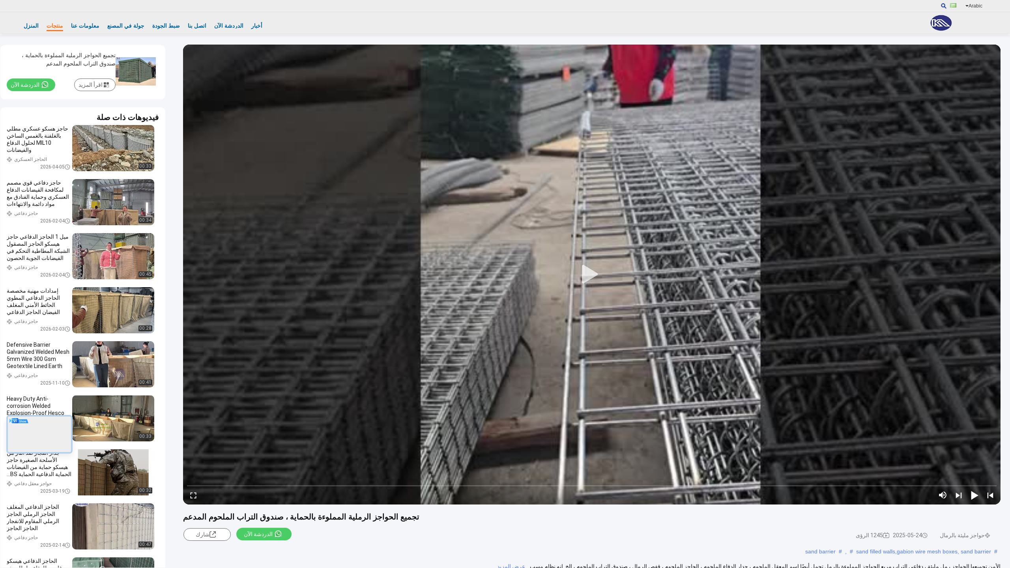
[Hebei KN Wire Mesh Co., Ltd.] (941, 23)
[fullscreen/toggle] (193, 495)
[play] (592, 274)
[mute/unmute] (943, 495)
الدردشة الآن (228, 25)
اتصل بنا (197, 25)
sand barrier (820, 551)
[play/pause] (974, 495)
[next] (959, 495)
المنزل (31, 25)
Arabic (975, 6)
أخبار (256, 25)
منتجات (55, 25)
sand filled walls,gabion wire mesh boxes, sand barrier (923, 551)
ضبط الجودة (166, 25)
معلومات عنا (85, 25)
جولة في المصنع (125, 25)
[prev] (990, 495)
